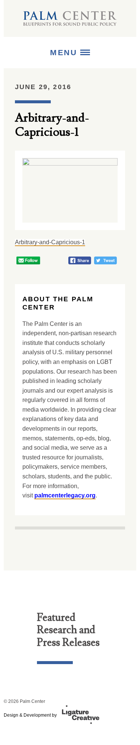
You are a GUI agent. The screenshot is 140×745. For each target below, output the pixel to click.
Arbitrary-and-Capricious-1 (50, 242)
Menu (65, 52)
